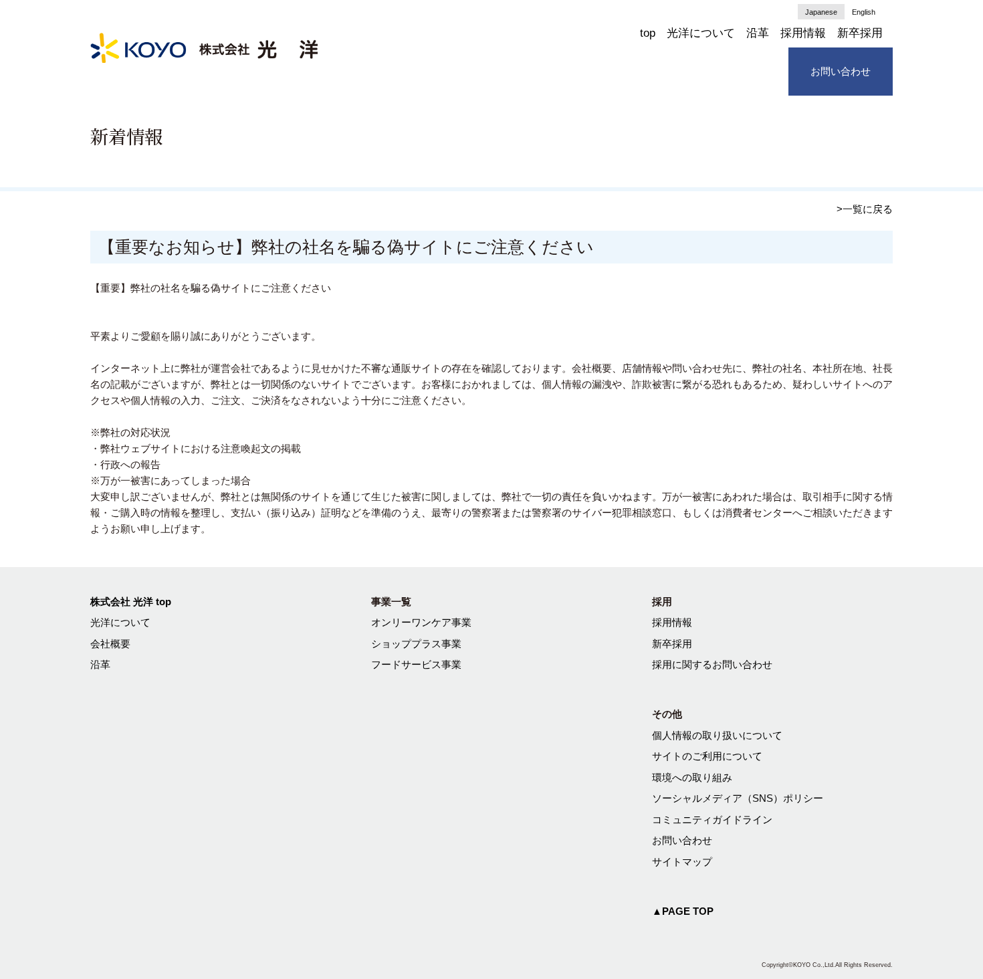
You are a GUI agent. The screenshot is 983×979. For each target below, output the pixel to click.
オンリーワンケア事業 (421, 622)
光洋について (701, 33)
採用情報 (803, 33)
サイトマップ (682, 861)
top (647, 33)
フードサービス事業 (416, 664)
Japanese (821, 12)
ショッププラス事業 (416, 643)
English (863, 12)
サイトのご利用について (707, 756)
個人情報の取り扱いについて (717, 735)
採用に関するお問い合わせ (712, 664)
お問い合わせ (840, 71)
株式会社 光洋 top (130, 601)
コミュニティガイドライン (712, 819)
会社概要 (110, 643)
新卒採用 (860, 33)
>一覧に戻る (865, 209)
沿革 (757, 33)
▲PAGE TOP (683, 911)
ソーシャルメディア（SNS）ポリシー (737, 798)
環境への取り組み (692, 777)
